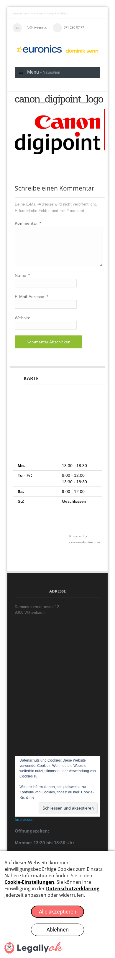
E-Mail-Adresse (31, 296)
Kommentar (28, 223)
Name (22, 275)
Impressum (24, 819)
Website (22, 317)
